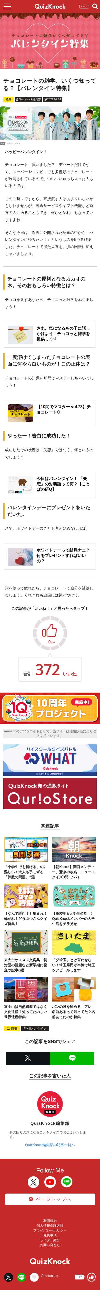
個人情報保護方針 (50, 1225)
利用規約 (50, 1221)
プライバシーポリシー (50, 1230)
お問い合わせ (50, 1245)
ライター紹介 (50, 1240)
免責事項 (50, 1235)
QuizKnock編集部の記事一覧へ (50, 1145)
